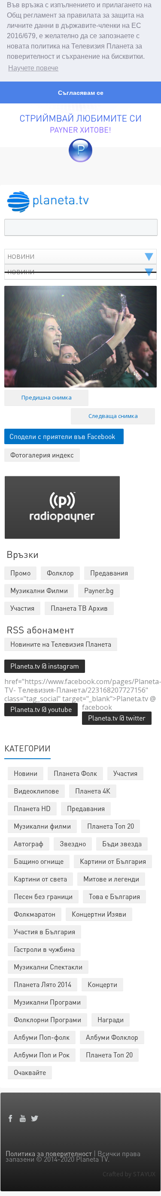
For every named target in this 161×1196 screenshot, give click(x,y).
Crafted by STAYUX (129, 1174)
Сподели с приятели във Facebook (62, 436)
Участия (125, 773)
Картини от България (113, 861)
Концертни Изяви (99, 913)
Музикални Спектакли (48, 966)
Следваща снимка (113, 416)
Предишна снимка (46, 397)
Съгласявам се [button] (80, 92)
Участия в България (44, 931)
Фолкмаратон (34, 913)
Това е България (114, 896)
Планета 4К (92, 790)
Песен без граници (43, 896)
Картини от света (40, 878)
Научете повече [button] (33, 68)
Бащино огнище (39, 861)
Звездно (73, 843)
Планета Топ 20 (110, 825)
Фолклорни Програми (47, 1019)
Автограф (28, 843)
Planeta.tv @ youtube (41, 709)
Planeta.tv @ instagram (44, 665)
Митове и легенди (111, 878)
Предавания (86, 808)
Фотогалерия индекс (42, 454)
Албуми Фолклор (112, 1037)
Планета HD (32, 808)
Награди (110, 1019)
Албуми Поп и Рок (42, 1054)
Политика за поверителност (49, 1153)
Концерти (102, 984)
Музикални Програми (47, 1001)
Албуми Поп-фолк (42, 1037)
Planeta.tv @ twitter (117, 717)
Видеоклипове (36, 790)
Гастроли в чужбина (44, 949)
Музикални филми (42, 825)
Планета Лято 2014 (42, 984)
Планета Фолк (75, 773)
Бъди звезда (122, 843)
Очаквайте (30, 1072)
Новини (25, 773)
